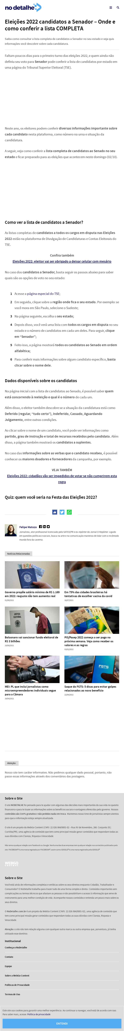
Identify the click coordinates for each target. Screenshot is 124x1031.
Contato (9, 957)
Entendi (62, 1024)
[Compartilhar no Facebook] (54, 512)
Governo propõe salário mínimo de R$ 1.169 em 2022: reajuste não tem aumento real (32, 594)
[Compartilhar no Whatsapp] (69, 512)
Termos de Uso (12, 994)
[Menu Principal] (110, 7)
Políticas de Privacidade (17, 985)
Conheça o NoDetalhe (16, 947)
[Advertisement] (62, 98)
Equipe (8, 966)
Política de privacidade (38, 1014)
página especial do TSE (43, 294)
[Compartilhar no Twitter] (62, 512)
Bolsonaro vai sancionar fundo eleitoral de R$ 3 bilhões (31, 639)
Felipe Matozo (28, 527)
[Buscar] (118, 7)
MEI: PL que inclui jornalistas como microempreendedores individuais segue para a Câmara (30, 690)
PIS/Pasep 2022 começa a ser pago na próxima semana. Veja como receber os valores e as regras (88, 641)
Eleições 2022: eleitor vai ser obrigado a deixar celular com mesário (62, 261)
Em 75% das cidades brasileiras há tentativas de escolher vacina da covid (88, 594)
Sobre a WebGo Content (17, 975)
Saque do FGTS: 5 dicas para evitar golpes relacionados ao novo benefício (90, 688)
